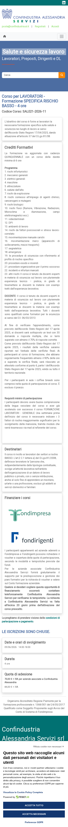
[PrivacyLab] (22, 797)
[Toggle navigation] (61, 36)
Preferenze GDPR (34, 822)
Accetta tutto (34, 805)
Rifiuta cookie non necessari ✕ (48, 746)
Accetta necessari (34, 814)
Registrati (40, 26)
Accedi (55, 26)
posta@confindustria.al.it (15, 26)
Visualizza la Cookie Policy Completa (23, 792)
